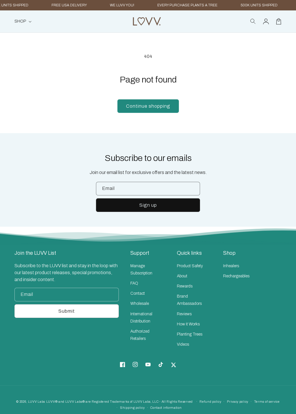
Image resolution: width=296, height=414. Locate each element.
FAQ (134, 283)
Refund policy (210, 401)
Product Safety (190, 266)
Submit (66, 311)
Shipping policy (132, 407)
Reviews (184, 314)
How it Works (188, 324)
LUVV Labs (36, 401)
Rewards (185, 286)
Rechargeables (236, 276)
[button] (253, 21)
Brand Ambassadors (189, 300)
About (182, 276)
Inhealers (231, 266)
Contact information (166, 407)
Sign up (148, 205)
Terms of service (267, 401)
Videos (183, 344)
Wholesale (139, 303)
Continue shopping (148, 106)
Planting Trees (189, 334)
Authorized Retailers (139, 335)
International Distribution (141, 317)
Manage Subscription (141, 269)
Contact (137, 293)
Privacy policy (237, 401)
